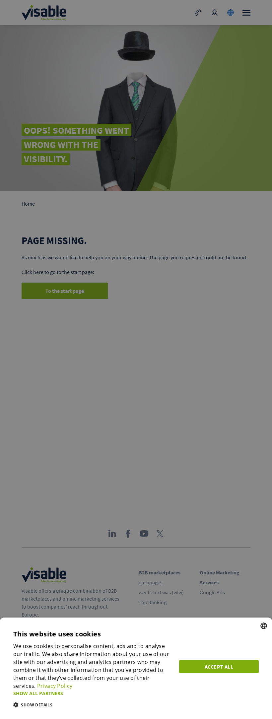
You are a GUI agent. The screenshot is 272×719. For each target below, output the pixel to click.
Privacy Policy (54, 685)
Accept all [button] (219, 666)
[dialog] (136, 668)
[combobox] (263, 625)
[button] (92, 693)
